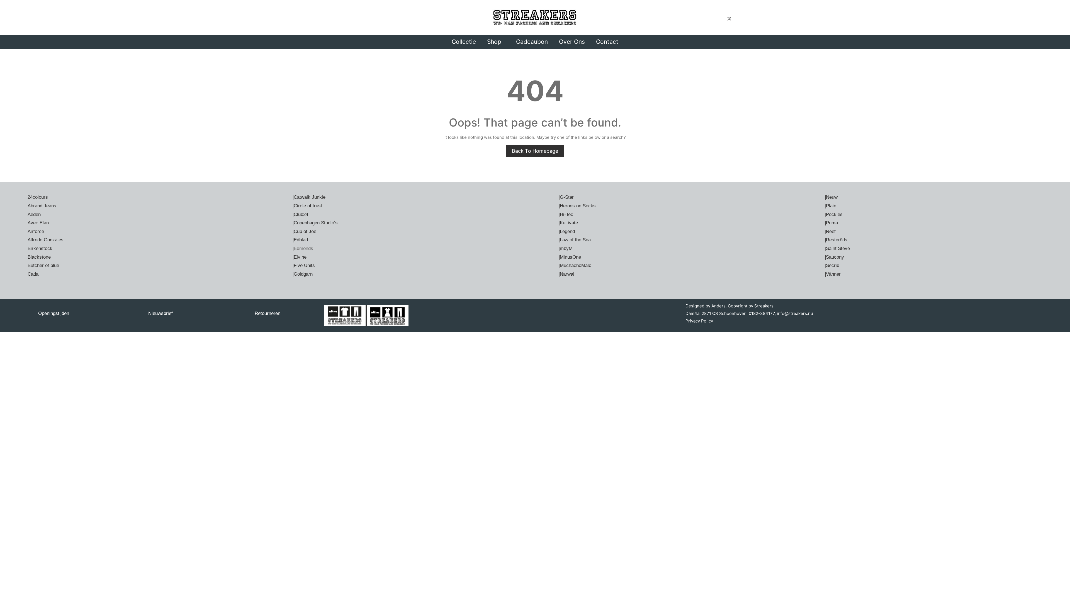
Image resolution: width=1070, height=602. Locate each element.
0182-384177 (762, 313)
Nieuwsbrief (160, 313)
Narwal (567, 274)
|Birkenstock (39, 248)
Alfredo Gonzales (46, 239)
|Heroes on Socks (577, 205)
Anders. (719, 306)
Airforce (36, 231)
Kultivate (569, 222)
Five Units (304, 265)
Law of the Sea (575, 239)
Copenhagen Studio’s (316, 222)
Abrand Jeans (42, 205)
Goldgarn (303, 274)
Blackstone (39, 257)
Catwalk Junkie (309, 197)
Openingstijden (53, 313)
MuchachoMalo (575, 265)
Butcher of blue (43, 265)
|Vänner (833, 274)
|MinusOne (570, 257)
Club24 (301, 214)
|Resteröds (836, 239)
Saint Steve (838, 248)
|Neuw (831, 197)
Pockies (834, 214)
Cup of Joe (305, 231)
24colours (38, 197)
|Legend (567, 231)
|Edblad (300, 239)
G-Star (567, 197)
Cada (33, 274)
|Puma (831, 222)
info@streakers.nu (794, 313)
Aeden (34, 214)
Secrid (832, 265)
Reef (831, 231)
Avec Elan (38, 222)
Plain (831, 205)
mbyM (566, 248)
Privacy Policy (699, 321)
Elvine (300, 257)
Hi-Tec (566, 214)
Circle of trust (308, 205)
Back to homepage (535, 151)
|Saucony (834, 257)
